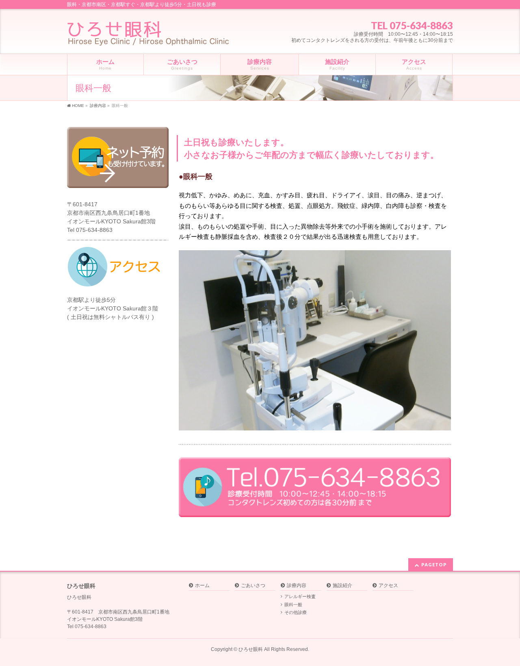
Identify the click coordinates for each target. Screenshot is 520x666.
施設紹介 (342, 585)
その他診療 (295, 612)
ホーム (202, 585)
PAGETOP (434, 564)
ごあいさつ (253, 585)
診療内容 (296, 585)
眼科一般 (293, 604)
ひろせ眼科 (250, 649)
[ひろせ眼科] (148, 36)
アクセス (388, 585)
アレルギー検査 (300, 596)
